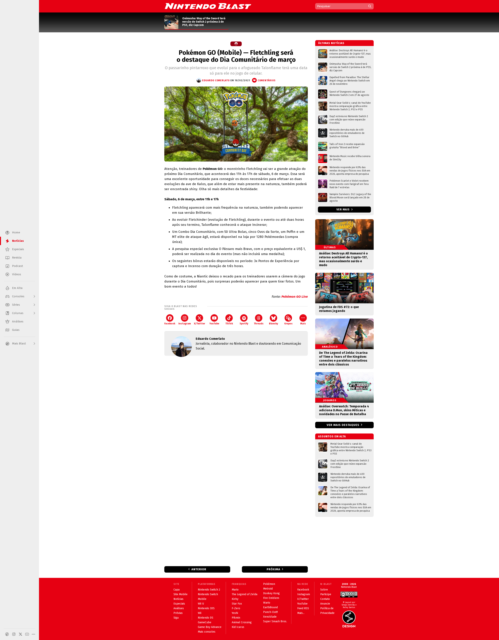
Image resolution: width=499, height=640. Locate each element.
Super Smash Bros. (275, 621)
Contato (325, 599)
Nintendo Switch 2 (209, 589)
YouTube (214, 323)
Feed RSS (303, 608)
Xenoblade (270, 616)
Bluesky (273, 323)
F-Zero (236, 608)
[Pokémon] (236, 43)
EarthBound (270, 607)
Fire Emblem (271, 598)
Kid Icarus (238, 627)
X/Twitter (199, 323)
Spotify (244, 323)
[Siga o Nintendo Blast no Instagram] (14, 634)
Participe (325, 594)
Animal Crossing (242, 622)
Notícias (178, 599)
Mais (303, 323)
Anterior (198, 569)
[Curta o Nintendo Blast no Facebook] (7, 634)
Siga (176, 617)
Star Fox (237, 603)
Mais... (300, 613)
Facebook (169, 323)
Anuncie (325, 603)
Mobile (202, 599)
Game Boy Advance (209, 627)
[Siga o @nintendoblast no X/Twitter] (20, 634)
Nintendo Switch (208, 594)
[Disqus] (236, 410)
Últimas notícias (331, 43)
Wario (266, 602)
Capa (176, 589)
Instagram (184, 323)
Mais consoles (206, 631)
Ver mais (343, 209)
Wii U (201, 603)
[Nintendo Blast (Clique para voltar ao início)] (208, 6)
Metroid (268, 588)
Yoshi (235, 613)
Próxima (273, 569)
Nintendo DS (205, 617)
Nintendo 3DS (206, 608)
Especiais (179, 603)
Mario (235, 589)
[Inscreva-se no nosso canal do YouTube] (27, 634)
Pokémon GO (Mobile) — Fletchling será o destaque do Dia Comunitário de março (236, 56)
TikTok (229, 323)
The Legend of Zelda (244, 594)
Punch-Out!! (270, 612)
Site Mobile (180, 594)
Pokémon (269, 584)
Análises (178, 608)
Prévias (178, 613)
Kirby (235, 599)
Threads (259, 323)
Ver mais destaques (343, 425)
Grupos (288, 323)
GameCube (204, 622)
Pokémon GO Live (294, 297)
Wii (199, 613)
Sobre (324, 589)
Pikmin (236, 617)
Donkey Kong (271, 593)
